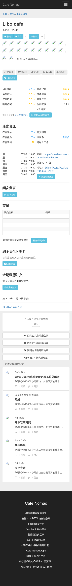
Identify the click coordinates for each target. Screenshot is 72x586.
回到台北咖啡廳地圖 (37, 350)
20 (42, 36)
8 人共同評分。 (22, 114)
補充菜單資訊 (39, 240)
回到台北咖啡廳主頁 (37, 335)
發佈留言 (10, 194)
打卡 (34, 36)
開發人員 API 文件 (36, 556)
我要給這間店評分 (41, 114)
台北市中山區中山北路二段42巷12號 (52, 169)
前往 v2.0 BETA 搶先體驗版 (36, 518)
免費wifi (35, 72)
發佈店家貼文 (10, 287)
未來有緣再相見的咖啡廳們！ (36, 545)
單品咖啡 (22, 72)
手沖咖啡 (61, 72)
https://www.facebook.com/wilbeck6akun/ (53, 155)
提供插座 (47, 72)
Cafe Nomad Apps (36, 550)
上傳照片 (11, 263)
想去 (8, 36)
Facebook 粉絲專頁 (36, 529)
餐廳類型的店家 (36, 534)
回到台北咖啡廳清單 (37, 342)
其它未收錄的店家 (36, 539)
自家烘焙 (9, 72)
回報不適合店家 (13, 307)
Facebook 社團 (36, 523)
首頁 (5, 13)
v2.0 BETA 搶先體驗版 (36, 357)
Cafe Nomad (11, 4)
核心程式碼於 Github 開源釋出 (36, 561)
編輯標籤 (11, 77)
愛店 (19, 36)
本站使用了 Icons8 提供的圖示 (36, 566)
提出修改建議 (46, 176)
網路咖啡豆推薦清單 (36, 513)
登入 (36, 324)
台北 (12, 13)
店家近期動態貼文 (14, 363)
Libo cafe (22, 13)
